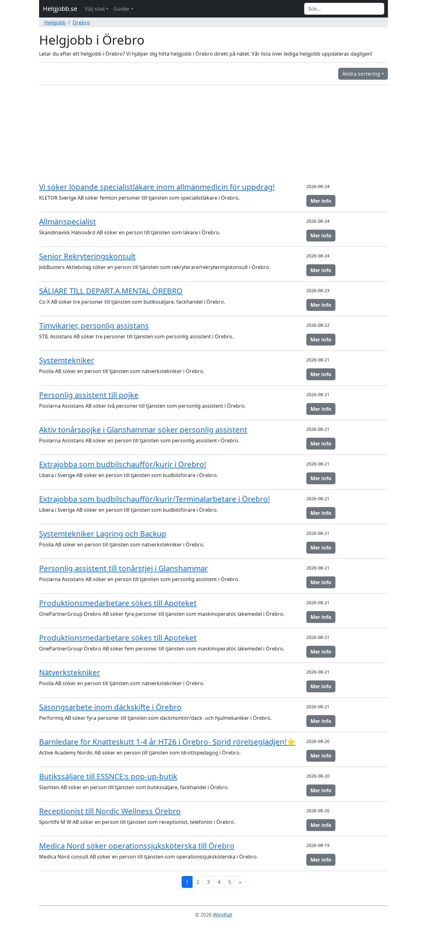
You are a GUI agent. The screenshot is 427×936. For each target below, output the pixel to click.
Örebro (81, 22)
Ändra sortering (361, 73)
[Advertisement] (213, 133)
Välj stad (95, 8)
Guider (121, 8)
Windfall (222, 914)
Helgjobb (55, 22)
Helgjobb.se (60, 8)
